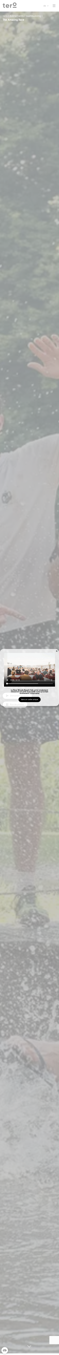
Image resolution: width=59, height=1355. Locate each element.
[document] (29, 677)
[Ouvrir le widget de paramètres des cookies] (4, 1350)
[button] (57, 651)
